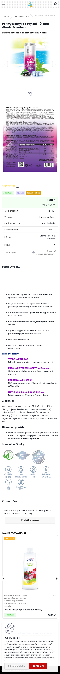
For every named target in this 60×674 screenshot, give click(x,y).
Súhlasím (38, 666)
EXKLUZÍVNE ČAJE (21, 16)
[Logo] (30, 4)
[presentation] (5, 64)
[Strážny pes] (44, 253)
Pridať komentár (30, 520)
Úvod (6, 16)
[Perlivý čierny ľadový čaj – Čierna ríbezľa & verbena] (30, 57)
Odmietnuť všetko (16, 666)
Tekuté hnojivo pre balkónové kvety (23, 609)
